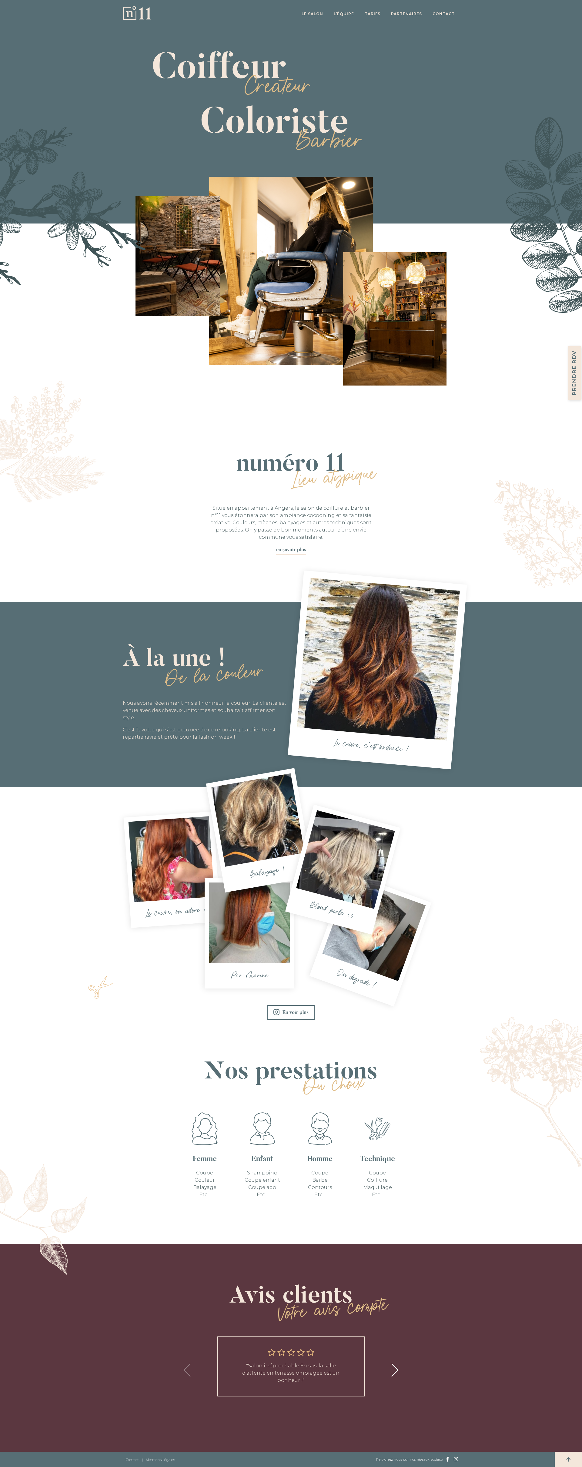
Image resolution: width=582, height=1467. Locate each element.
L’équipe (344, 14)
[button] (394, 1370)
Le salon (312, 14)
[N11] (137, 18)
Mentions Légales (160, 1460)
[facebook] (447, 1459)
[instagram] (456, 1459)
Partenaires (406, 14)
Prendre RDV (574, 373)
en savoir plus (291, 549)
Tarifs (372, 14)
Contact (444, 14)
